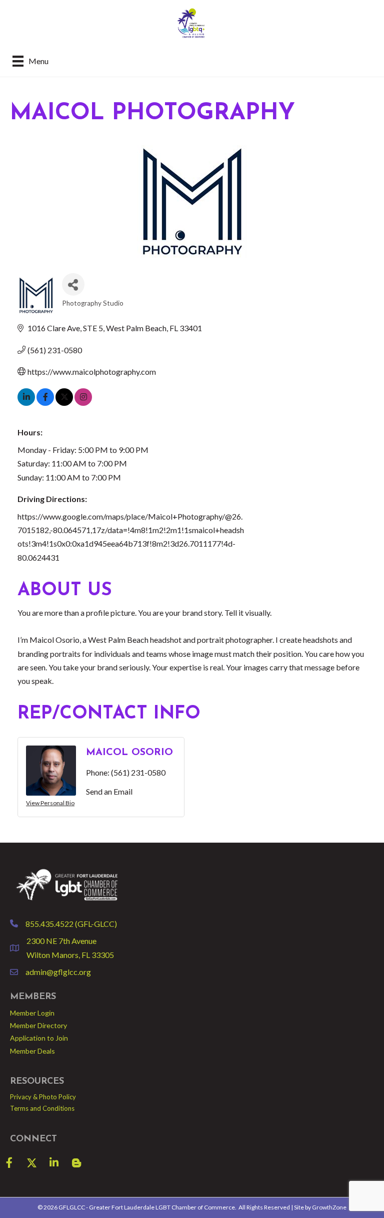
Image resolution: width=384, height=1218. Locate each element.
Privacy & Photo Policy (43, 1097)
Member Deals (32, 1051)
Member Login (32, 1013)
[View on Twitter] (64, 402)
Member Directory (38, 1025)
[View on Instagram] (83, 402)
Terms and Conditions (42, 1108)
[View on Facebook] (45, 402)
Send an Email (109, 791)
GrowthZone (329, 1207)
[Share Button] (73, 284)
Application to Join (39, 1038)
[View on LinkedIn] (26, 402)
